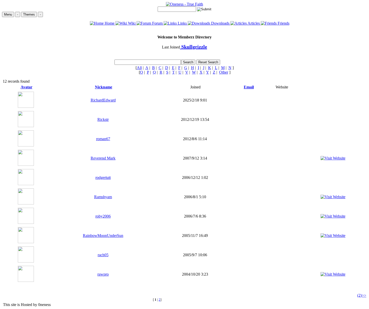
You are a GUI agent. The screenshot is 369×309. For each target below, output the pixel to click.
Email (249, 87)
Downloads (220, 23)
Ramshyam (103, 197)
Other (223, 72)
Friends (283, 23)
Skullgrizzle (193, 46)
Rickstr (103, 119)
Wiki (132, 23)
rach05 (103, 255)
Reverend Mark (103, 158)
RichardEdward (103, 100)
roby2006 (103, 216)
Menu (8, 14)
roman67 (103, 139)
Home (109, 23)
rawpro (103, 274)
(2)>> (361, 295)
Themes (29, 14)
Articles (254, 23)
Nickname (103, 87)
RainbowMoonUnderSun (103, 235)
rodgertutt (103, 177)
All (139, 68)
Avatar (26, 87)
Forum (157, 23)
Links (182, 23)
